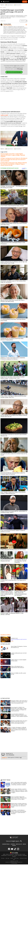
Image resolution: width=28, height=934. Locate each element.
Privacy (11, 858)
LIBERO (4, 854)
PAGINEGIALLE (11, 854)
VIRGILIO (7, 854)
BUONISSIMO (24, 855)
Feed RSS (24, 844)
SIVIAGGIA (15, 855)
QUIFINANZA (20, 855)
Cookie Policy (16, 858)
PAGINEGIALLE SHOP (18, 854)
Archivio (14, 845)
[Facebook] (9, 849)
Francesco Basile (7, 24)
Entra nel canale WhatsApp (15, 72)
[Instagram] (18, 849)
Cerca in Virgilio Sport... (13, 841)
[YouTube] (12, 849)
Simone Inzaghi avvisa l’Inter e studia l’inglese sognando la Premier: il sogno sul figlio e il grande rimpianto (13, 155)
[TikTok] (15, 849)
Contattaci (13, 844)
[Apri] (1, 1)
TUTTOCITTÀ (9, 855)
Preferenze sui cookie (23, 858)
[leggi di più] (26, 24)
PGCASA (23, 854)
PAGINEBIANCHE (4, 855)
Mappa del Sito (19, 844)
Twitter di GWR (4, 115)
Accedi (24, 1)
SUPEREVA (14, 856)
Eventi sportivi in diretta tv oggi (15, 757)
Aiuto (14, 859)
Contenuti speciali (6, 844)
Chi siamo (2, 858)
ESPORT (4, 7)
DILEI (12, 855)
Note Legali (7, 858)
